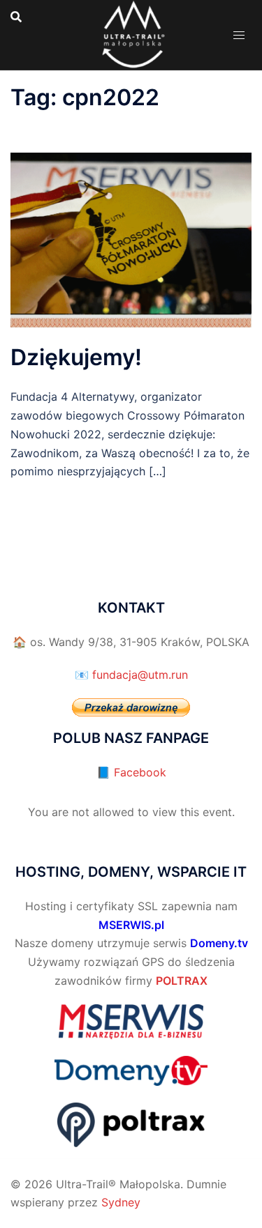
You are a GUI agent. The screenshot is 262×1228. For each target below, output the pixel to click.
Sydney (120, 1202)
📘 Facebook (131, 772)
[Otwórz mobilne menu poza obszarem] (239, 35)
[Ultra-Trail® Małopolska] (131, 33)
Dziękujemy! (76, 357)
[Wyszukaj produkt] (16, 16)
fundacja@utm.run (140, 675)
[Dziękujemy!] (131, 239)
